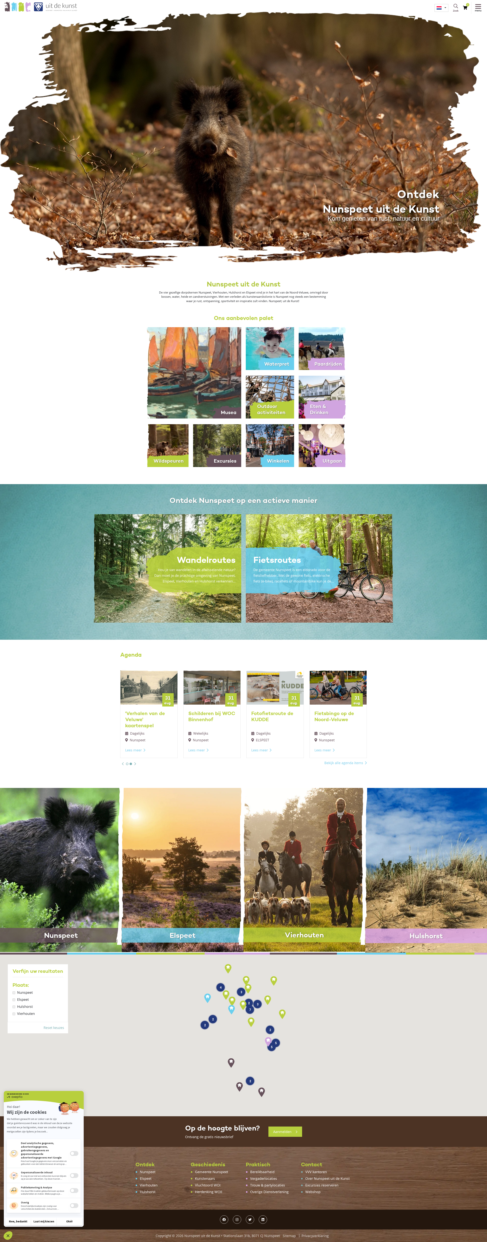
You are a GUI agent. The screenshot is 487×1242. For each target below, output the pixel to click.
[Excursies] (217, 445)
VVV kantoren (316, 1172)
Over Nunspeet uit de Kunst (327, 1178)
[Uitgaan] (323, 445)
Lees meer (133, 750)
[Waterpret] (270, 348)
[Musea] (190, 372)
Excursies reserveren (321, 1185)
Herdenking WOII (208, 1191)
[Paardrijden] (323, 348)
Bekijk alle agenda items (343, 763)
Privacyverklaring (315, 1235)
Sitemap (289, 1235)
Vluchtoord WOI (207, 1185)
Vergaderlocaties (263, 1178)
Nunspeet (25, 992)
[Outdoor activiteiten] (270, 397)
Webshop (313, 1191)
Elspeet (23, 999)
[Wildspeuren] (164, 445)
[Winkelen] (270, 445)
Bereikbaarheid (262, 1172)
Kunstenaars (205, 1178)
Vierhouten (26, 1013)
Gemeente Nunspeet (211, 1172)
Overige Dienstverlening (269, 1191)
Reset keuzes (54, 1027)
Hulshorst (25, 1006)
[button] (122, 764)
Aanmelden (282, 1131)
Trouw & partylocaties (267, 1185)
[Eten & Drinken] (323, 397)
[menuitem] (441, 8)
